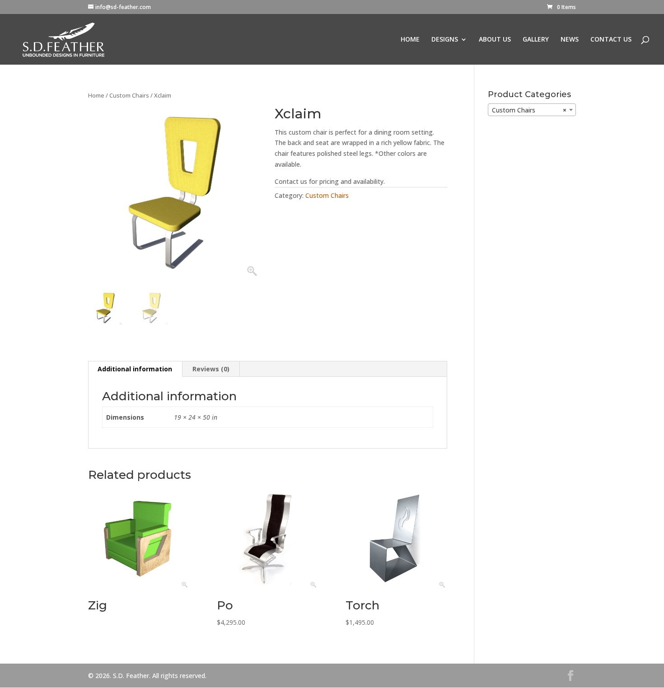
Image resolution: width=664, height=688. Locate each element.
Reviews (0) (210, 369)
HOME (410, 39)
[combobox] (532, 109)
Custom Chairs (129, 95)
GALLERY (536, 39)
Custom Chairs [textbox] (529, 110)
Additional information (135, 369)
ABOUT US (495, 39)
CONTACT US (610, 39)
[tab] (135, 369)
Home (96, 95)
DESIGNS (444, 39)
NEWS (570, 39)
